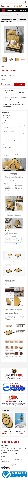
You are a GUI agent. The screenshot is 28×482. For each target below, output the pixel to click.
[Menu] (3, 10)
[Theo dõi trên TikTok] (4, 467)
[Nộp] (25, 2)
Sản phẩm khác (6, 14)
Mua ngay (20, 84)
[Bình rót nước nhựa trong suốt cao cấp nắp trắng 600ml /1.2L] (20, 420)
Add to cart (7, 84)
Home (2, 14)
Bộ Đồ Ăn (12, 14)
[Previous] (4, 40)
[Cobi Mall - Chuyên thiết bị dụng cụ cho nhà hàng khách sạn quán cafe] (6, 6)
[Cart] (26, 6)
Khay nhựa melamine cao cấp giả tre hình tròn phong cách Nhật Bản (7, 430)
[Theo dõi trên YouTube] (9, 467)
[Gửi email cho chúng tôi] (7, 467)
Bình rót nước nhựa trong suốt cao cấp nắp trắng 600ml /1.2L (21, 430)
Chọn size (3, 75)
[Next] (24, 40)
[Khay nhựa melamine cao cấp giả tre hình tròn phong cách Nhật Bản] (7, 420)
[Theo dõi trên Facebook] (2, 467)
